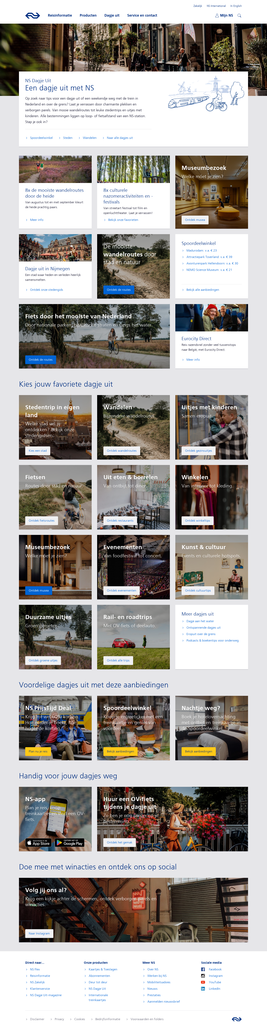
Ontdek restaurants (120, 520)
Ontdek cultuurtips (198, 590)
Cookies (79, 1019)
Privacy (59, 1019)
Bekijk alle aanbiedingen (202, 290)
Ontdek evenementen (121, 590)
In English (236, 5)
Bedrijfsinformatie (107, 1019)
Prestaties (154, 995)
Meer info (36, 220)
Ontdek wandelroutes (122, 450)
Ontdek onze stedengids (46, 290)
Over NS (152, 969)
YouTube (215, 982)
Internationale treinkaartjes (98, 997)
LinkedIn (214, 989)
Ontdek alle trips (118, 660)
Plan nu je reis (38, 751)
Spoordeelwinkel (41, 138)
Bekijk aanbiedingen (120, 751)
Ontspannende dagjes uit (203, 627)
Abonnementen (99, 976)
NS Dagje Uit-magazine (46, 995)
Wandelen (90, 138)
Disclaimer (37, 1019)
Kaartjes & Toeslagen (103, 969)
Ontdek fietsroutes (42, 520)
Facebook (215, 969)
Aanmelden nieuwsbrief (163, 1001)
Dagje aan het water (200, 621)
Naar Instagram (39, 933)
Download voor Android (69, 842)
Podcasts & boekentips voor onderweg (212, 640)
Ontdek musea (195, 220)
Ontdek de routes (119, 290)
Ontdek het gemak (119, 842)
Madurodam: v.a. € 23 (201, 250)
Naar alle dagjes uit (120, 138)
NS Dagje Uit (97, 989)
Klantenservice (40, 989)
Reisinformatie (40, 976)
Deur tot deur (98, 982)
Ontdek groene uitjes (43, 660)
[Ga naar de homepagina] (237, 1019)
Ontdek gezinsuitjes (198, 450)
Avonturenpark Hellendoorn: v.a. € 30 (212, 263)
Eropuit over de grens (201, 634)
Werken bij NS (157, 976)
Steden (68, 138)
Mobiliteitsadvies (158, 982)
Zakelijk (198, 5)
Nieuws (152, 989)
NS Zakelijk (37, 982)
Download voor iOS (38, 842)
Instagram (216, 976)
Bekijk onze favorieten (123, 220)
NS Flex (35, 969)
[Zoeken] (239, 15)
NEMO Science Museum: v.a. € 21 (209, 270)
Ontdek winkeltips (197, 520)
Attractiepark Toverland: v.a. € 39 (209, 257)
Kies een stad (38, 450)
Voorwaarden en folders (147, 1019)
